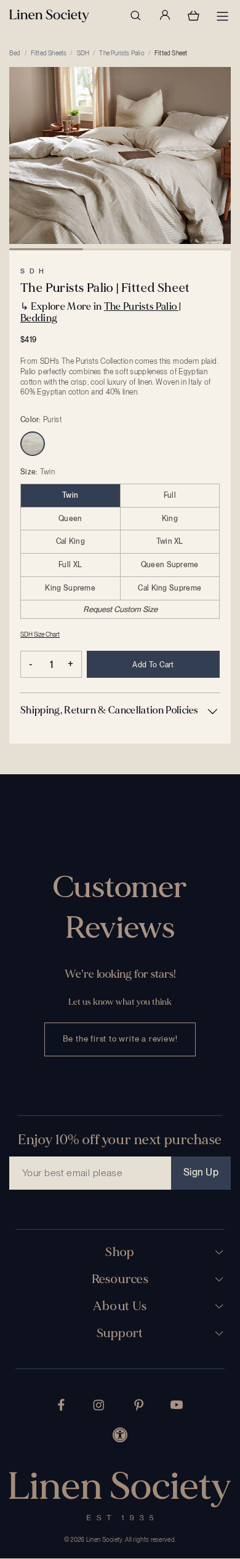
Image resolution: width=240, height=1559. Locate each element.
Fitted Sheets (49, 53)
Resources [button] (120, 1279)
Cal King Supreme (169, 588)
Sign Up (200, 1172)
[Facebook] (61, 1405)
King (170, 518)
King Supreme (70, 588)
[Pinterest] (139, 1405)
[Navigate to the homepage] (49, 16)
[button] (120, 710)
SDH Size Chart (40, 634)
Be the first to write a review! (120, 1038)
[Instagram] (98, 1405)
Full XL (70, 564)
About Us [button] (119, 1306)
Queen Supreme (170, 564)
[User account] (164, 15)
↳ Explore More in (100, 312)
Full (170, 495)
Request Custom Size (120, 609)
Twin (70, 495)
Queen (70, 518)
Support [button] (120, 1333)
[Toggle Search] (135, 15)
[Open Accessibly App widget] (120, 1434)
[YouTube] (176, 1404)
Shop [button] (120, 1252)
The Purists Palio (121, 53)
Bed (15, 53)
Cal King (70, 541)
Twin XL (169, 541)
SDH (83, 53)
